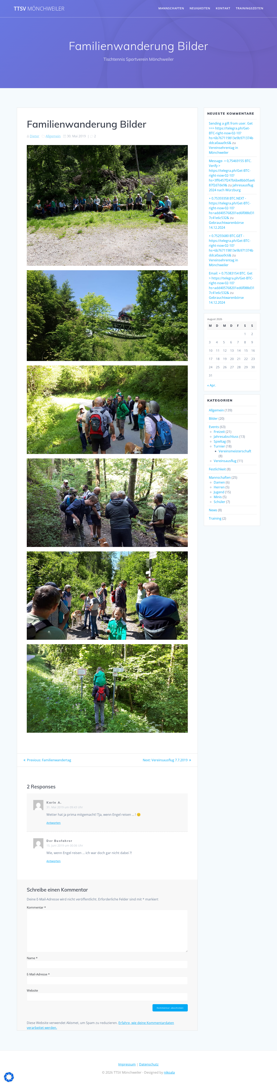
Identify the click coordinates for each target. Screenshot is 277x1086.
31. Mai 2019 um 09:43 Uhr (64, 807)
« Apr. (211, 385)
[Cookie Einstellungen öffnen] (9, 1081)
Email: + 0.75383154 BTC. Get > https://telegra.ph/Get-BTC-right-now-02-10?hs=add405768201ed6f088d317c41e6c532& (231, 283)
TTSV (39, 8)
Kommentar (36, 907)
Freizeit (219, 431)
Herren (219, 487)
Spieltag (220, 441)
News (213, 510)
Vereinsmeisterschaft (235, 451)
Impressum (127, 1064)
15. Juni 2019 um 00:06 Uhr (64, 845)
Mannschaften (171, 8)
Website (32, 990)
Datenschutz (149, 1064)
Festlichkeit (217, 469)
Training (215, 518)
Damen (219, 482)
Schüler (219, 502)
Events (214, 427)
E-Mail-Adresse (38, 974)
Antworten (53, 822)
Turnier (219, 446)
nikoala (169, 1072)
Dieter (34, 136)
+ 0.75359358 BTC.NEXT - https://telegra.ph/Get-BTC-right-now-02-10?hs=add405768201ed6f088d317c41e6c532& (231, 208)
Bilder (213, 418)
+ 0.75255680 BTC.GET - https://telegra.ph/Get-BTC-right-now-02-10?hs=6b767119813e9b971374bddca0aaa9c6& (231, 245)
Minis (218, 497)
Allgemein (53, 136)
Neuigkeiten (200, 8)
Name (32, 958)
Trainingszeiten (249, 8)
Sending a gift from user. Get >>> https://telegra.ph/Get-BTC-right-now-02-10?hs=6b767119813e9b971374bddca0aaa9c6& (231, 133)
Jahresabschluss (226, 436)
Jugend (219, 492)
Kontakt (223, 8)
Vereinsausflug (225, 461)
